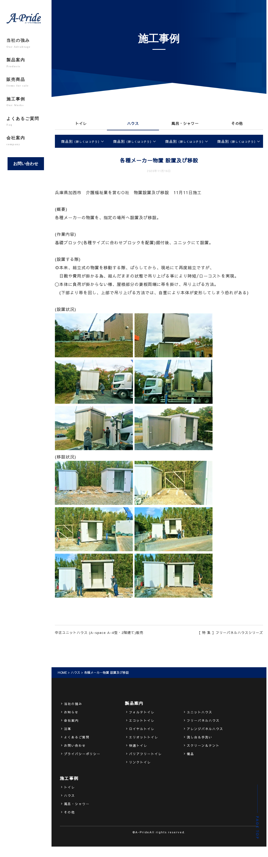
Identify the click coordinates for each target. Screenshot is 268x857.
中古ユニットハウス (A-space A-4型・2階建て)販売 (99, 632)
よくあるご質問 (23, 121)
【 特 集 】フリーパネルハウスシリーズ (230, 632)
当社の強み (18, 43)
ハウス (133, 123)
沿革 (67, 729)
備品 (190, 754)
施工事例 (16, 102)
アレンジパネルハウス (205, 729)
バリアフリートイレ (145, 754)
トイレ (81, 123)
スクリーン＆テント (203, 745)
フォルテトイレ (142, 712)
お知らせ (71, 712)
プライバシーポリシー (82, 754)
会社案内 (16, 140)
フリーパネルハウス (203, 720)
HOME (62, 672)
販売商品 (18, 82)
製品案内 (16, 63)
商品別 (81, 141)
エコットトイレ (142, 720)
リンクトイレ (140, 762)
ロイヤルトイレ (142, 729)
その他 (237, 123)
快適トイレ (138, 745)
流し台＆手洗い (199, 737)
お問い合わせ (25, 163)
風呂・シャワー (185, 123)
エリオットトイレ (143, 737)
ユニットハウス (199, 712)
